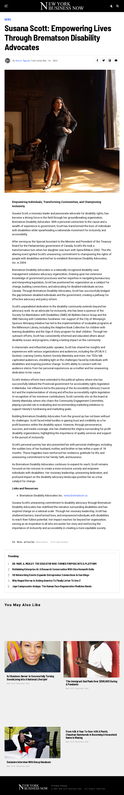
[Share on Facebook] (97, 60)
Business (42, 542)
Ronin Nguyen (23, 60)
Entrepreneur (60, 542)
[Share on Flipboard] (110, 60)
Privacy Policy (59, 785)
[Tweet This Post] (103, 60)
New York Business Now (18, 683)
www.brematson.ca (75, 495)
